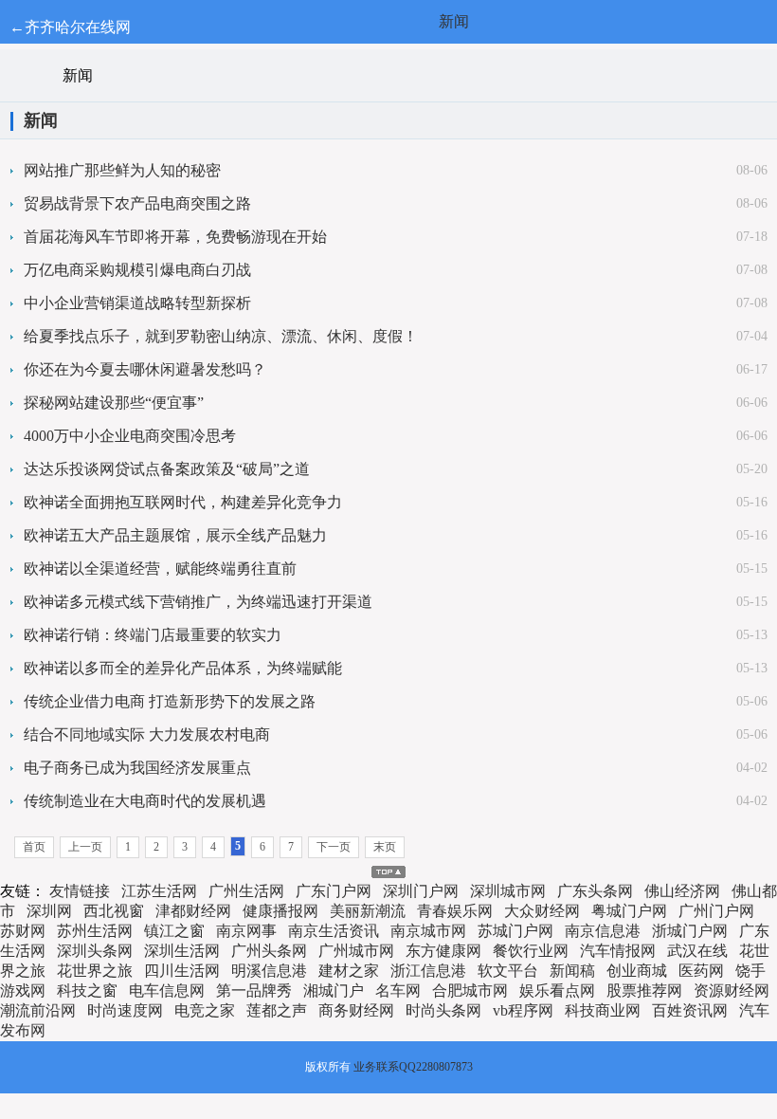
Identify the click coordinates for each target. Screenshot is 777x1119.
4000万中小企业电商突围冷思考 (130, 436)
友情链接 (79, 891)
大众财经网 (542, 911)
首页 (34, 846)
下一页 (333, 846)
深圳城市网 (508, 891)
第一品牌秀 (254, 990)
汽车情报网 (618, 951)
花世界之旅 (95, 971)
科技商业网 (603, 1010)
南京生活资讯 (333, 931)
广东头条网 (595, 891)
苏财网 (22, 931)
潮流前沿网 (38, 1010)
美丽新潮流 (368, 911)
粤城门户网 (629, 911)
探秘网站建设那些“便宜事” (114, 402)
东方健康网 (443, 951)
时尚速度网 (125, 1010)
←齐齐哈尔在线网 (70, 27)
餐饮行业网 (531, 951)
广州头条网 (269, 951)
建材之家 (348, 971)
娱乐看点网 (557, 990)
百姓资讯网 (690, 1010)
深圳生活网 (182, 951)
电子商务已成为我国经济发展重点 (137, 768)
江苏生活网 (159, 891)
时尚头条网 (443, 1010)
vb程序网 (523, 1010)
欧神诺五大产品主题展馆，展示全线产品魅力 (175, 535)
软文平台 (508, 971)
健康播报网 (280, 911)
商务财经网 (356, 1010)
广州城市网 (356, 951)
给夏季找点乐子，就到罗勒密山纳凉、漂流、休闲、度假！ (221, 336)
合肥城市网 (470, 990)
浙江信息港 (428, 971)
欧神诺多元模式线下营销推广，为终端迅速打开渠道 (198, 602)
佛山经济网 (682, 891)
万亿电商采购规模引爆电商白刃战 (137, 270)
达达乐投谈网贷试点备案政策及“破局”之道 (167, 469)
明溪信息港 (269, 971)
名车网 (398, 990)
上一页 (85, 846)
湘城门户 (333, 990)
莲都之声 (276, 1010)
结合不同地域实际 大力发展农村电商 (147, 734)
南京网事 (246, 931)
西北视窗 (113, 911)
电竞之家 (204, 1010)
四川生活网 (182, 971)
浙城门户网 (690, 931)
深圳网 (49, 911)
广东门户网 (333, 891)
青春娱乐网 (455, 911)
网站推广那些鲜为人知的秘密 (122, 170)
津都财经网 (193, 911)
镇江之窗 (174, 931)
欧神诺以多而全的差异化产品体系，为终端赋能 (183, 668)
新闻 (454, 21)
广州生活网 (246, 891)
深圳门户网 (421, 891)
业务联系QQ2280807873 (413, 1066)
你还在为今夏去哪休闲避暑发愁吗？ (145, 369)
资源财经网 (731, 990)
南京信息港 (603, 931)
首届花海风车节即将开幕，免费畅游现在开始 (175, 237)
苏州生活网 (95, 931)
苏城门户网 (515, 931)
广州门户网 (716, 911)
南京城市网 (428, 931)
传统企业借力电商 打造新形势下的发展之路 (170, 701)
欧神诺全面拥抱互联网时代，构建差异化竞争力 (183, 502)
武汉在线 (697, 951)
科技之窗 (87, 990)
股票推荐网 (644, 990)
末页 (384, 846)
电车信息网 (167, 990)
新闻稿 (572, 971)
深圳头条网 (95, 951)
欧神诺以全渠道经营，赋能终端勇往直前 (160, 568)
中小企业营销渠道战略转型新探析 (137, 303)
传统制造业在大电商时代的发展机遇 (145, 801)
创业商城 (636, 971)
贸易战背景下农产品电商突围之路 (137, 203)
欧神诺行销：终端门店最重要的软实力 (152, 635)
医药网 (701, 971)
